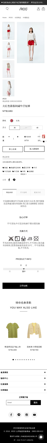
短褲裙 (31, 171)
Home (5, 17)
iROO (11, 17)
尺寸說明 (23, 192)
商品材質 (6, 157)
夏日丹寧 (27, 168)
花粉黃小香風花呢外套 (34, 347)
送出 (36, 402)
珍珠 (23, 171)
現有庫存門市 (27, 138)
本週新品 (26, 17)
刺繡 (6, 168)
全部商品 (18, 17)
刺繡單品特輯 (16, 168)
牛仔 (35, 168)
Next (8, 94)
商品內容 (9, 192)
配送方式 (37, 192)
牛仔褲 (16, 171)
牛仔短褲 (7, 171)
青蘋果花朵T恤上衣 (13, 347)
